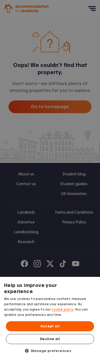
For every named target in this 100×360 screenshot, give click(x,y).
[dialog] (50, 318)
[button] (50, 351)
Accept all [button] (50, 326)
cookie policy (62, 309)
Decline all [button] (50, 339)
